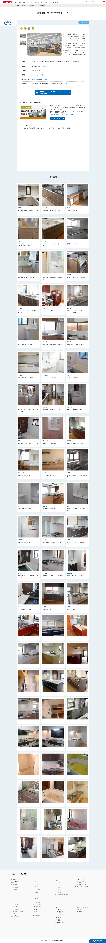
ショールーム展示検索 (15, 909)
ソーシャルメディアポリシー (53, 927)
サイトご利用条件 (43, 927)
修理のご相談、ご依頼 (37, 904)
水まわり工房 (24, 5)
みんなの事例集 (14, 884)
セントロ (35, 883)
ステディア (36, 884)
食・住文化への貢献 (58, 917)
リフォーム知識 (14, 889)
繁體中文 (94, 2)
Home (18, 5)
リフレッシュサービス (59, 902)
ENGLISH (88, 2)
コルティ (35, 887)
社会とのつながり (58, 919)
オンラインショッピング (59, 905)
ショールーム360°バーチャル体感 (17, 911)
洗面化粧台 (57, 880)
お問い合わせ (38, 913)
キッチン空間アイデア (15, 886)
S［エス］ (58, 885)
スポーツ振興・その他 (59, 920)
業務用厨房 (36, 892)
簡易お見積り (81, 881)
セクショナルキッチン (38, 889)
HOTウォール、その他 (60, 892)
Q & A (37, 906)
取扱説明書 (35, 909)
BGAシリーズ (58, 890)
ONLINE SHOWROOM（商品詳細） (61, 894)
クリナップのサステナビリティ (61, 916)
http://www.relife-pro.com (39, 79)
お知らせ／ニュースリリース (82, 907)
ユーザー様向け (44, 2)
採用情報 (78, 902)
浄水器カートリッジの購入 (60, 907)
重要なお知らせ (36, 911)
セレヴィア (36, 897)
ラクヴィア (36, 898)
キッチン (34, 881)
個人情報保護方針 (63, 927)
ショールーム (29, 2)
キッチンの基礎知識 (15, 881)
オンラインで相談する (15, 906)
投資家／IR (79, 905)
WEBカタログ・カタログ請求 (82, 886)
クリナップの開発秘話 (15, 887)
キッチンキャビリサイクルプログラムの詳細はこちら (64, 114)
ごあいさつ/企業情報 (59, 911)
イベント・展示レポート (59, 922)
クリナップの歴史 (58, 914)
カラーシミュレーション (81, 882)
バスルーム (35, 895)
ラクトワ (57, 889)
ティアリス (58, 882)
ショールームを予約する (15, 904)
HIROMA (35, 891)
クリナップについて (53, 2)
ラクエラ (35, 886)
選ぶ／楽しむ (13, 879)
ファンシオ (58, 887)
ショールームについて (15, 908)
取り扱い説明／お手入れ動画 (38, 908)
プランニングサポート (81, 879)
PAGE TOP (53, 935)
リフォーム (36, 2)
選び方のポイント (14, 882)
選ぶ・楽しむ (18, 2)
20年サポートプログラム (37, 915)
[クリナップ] (7, 2)
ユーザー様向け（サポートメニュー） (40, 902)
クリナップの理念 (58, 912)
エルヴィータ (58, 884)
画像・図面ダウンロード (81, 884)
